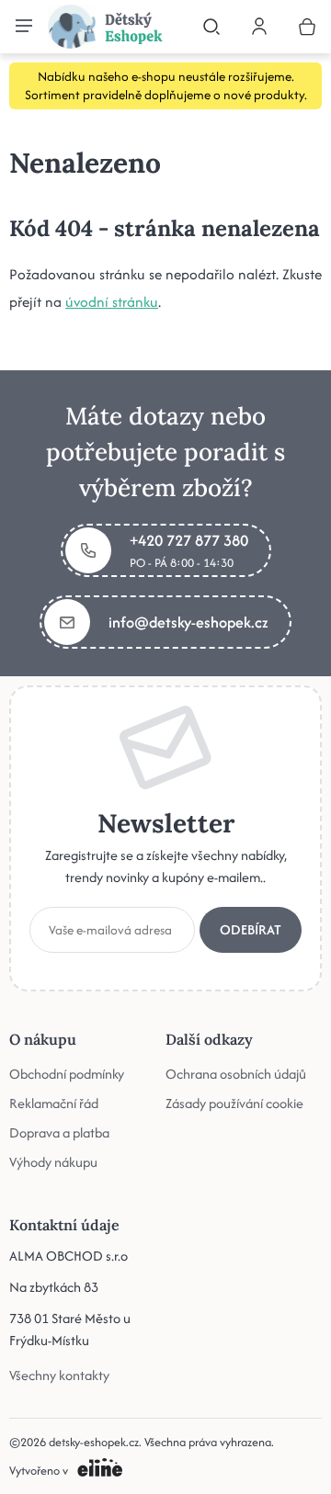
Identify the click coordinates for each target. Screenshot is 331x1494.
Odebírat (250, 929)
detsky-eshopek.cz (94, 1442)
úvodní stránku (111, 301)
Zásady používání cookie (234, 1103)
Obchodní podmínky (66, 1073)
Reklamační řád (53, 1103)
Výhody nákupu (53, 1161)
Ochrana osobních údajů (236, 1073)
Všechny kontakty (59, 1375)
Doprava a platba (59, 1132)
